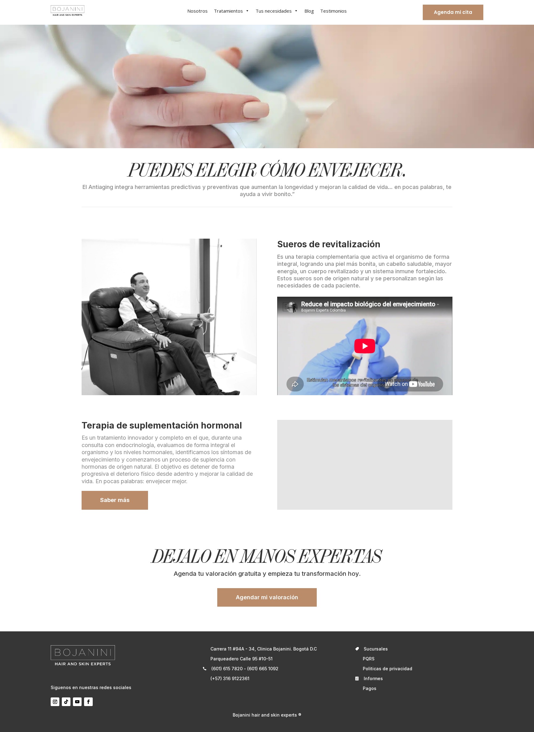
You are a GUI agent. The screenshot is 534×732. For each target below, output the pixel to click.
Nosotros (197, 11)
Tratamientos (228, 11)
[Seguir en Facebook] (88, 701)
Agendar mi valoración (267, 597)
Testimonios (333, 11)
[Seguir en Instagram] (55, 701)
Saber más (114, 500)
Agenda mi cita (453, 12)
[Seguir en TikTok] (66, 701)
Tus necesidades (274, 11)
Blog (309, 11)
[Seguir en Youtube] (77, 701)
